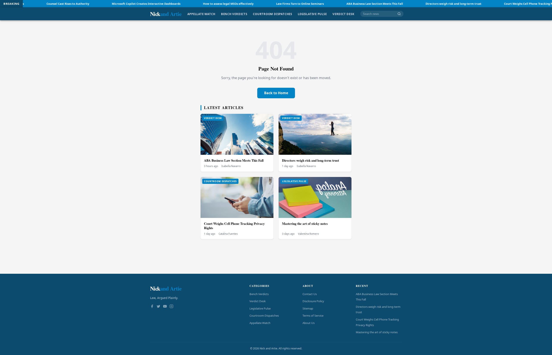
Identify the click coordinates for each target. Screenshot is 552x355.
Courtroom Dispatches (272, 14)
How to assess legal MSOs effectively (209, 4)
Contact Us (310, 294)
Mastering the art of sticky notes (305, 223)
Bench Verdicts (234, 14)
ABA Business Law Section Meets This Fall (356, 4)
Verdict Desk (343, 14)
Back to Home (276, 93)
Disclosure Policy (313, 301)
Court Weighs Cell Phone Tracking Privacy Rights (518, 4)
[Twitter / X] (158, 307)
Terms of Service (313, 315)
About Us (309, 323)
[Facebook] (152, 307)
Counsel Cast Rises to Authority (49, 4)
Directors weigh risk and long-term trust (435, 4)
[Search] (399, 14)
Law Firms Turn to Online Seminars (281, 4)
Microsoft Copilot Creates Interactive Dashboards (127, 4)
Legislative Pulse (312, 14)
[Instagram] (171, 307)
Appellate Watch (201, 14)
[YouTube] (165, 307)
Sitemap (308, 308)
